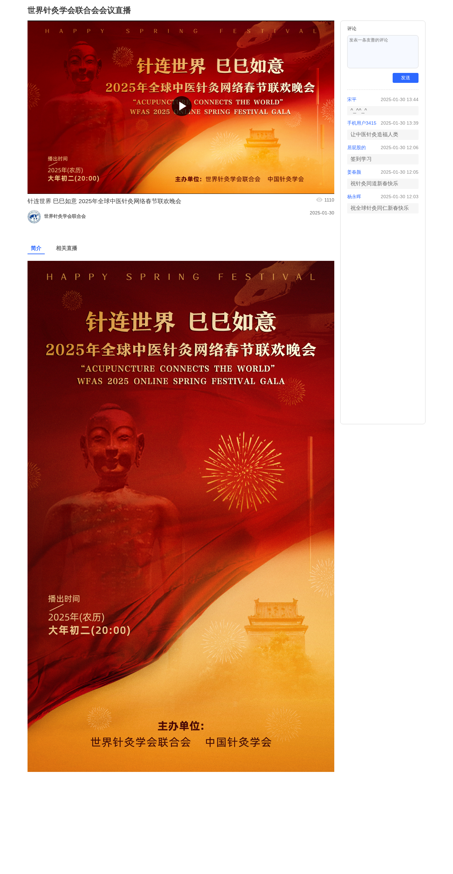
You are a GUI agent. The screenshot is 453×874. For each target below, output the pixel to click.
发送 (405, 77)
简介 (36, 248)
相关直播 (66, 248)
